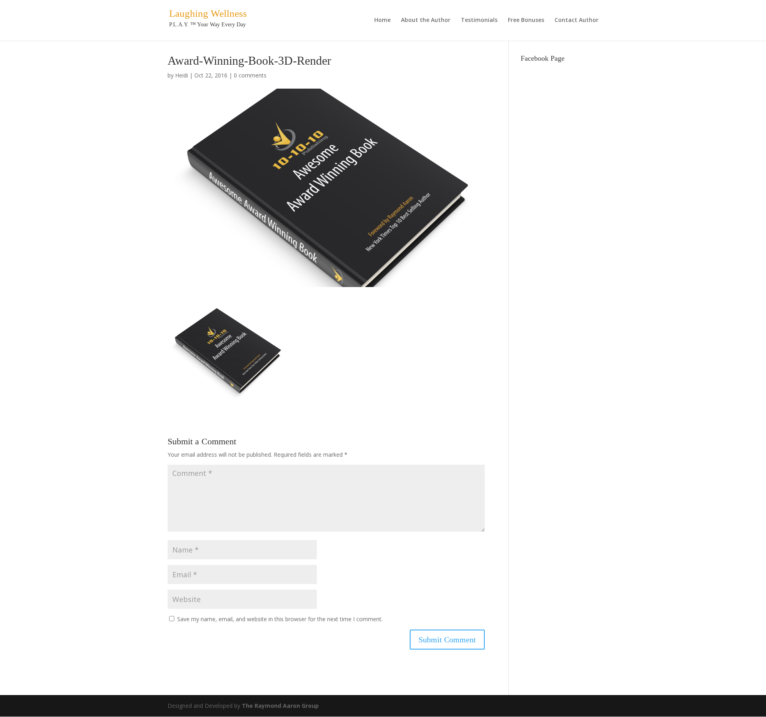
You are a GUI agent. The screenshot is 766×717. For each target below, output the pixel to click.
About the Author (425, 20)
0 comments (250, 75)
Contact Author (576, 20)
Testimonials (479, 20)
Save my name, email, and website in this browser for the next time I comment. (280, 619)
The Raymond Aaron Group (280, 705)
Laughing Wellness (208, 13)
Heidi (181, 75)
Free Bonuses (526, 20)
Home (382, 20)
